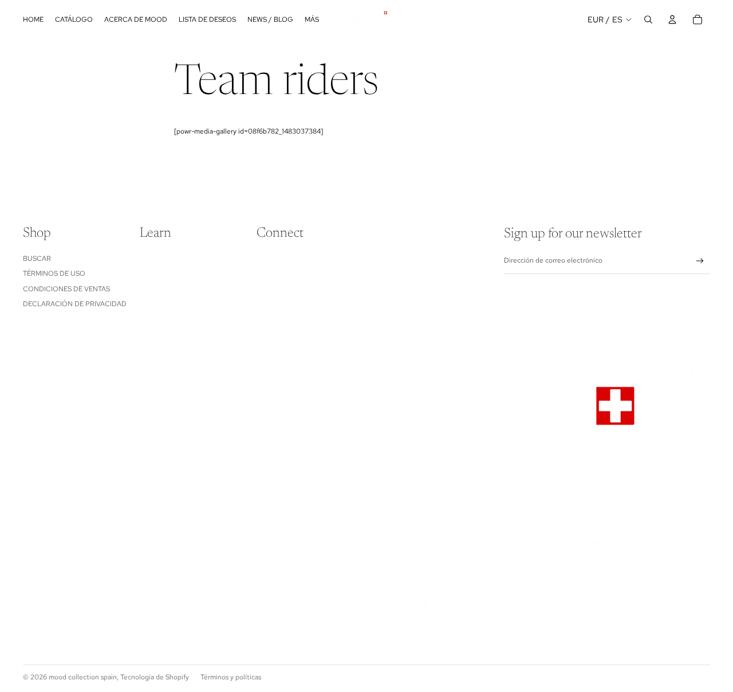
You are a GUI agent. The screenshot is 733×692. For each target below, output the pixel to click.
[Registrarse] (700, 261)
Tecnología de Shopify (154, 677)
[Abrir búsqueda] (648, 19)
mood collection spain (83, 677)
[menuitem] (312, 19)
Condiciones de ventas (66, 289)
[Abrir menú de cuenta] (672, 19)
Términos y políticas (230, 677)
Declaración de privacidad (75, 303)
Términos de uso (54, 273)
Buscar (37, 258)
